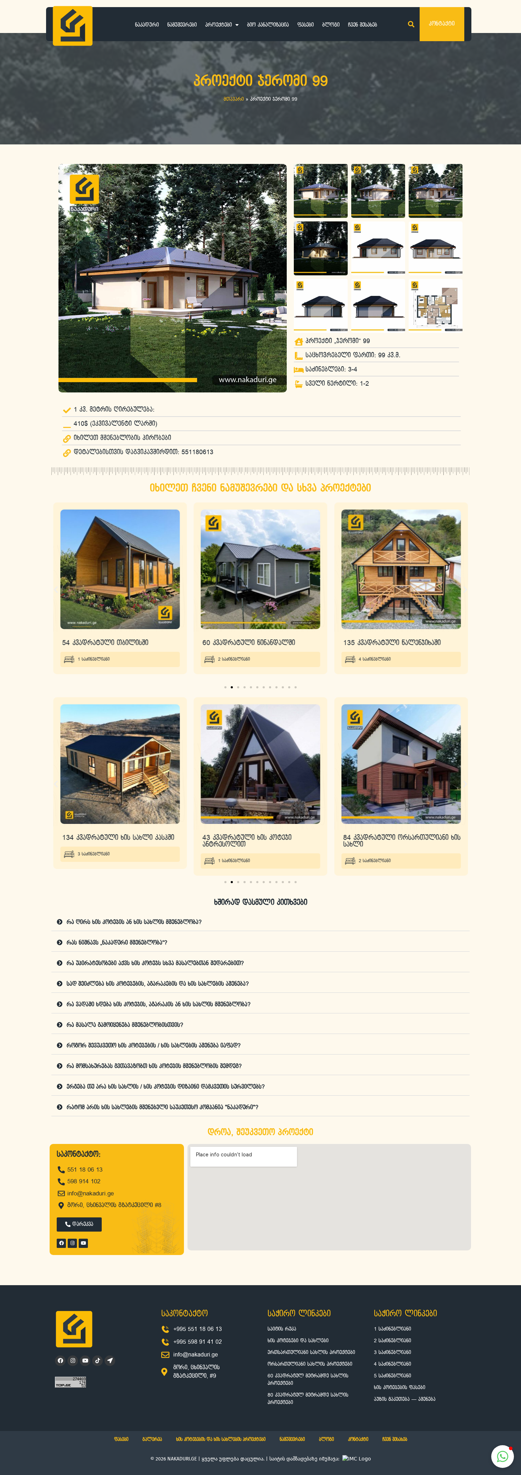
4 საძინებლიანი (234, 659)
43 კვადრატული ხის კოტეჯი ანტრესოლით (106, 841)
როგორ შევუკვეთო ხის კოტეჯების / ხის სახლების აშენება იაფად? (154, 1046)
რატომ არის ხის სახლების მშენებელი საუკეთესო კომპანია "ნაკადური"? (162, 1108)
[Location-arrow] (110, 1360)
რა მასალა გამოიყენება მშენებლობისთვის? (125, 1025)
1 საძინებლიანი (94, 861)
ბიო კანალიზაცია (268, 25)
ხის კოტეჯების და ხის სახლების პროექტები (220, 1439)
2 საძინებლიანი (94, 659)
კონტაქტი (358, 1439)
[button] (411, 24)
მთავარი (234, 99)
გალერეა (152, 1439)
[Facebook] (61, 1243)
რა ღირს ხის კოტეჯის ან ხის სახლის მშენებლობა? (134, 922)
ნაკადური (147, 25)
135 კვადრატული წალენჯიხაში (251, 642)
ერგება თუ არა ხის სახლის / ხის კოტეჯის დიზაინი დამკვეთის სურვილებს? (166, 1087)
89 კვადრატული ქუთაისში (384, 642)
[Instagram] (72, 1243)
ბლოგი (331, 25)
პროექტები (218, 25)
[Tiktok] (97, 1360)
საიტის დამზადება (290, 1459)
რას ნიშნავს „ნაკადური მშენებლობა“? (117, 943)
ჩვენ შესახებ (362, 25)
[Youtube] (83, 1243)
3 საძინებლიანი (375, 854)
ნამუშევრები (182, 25)
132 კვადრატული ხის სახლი (388, 837)
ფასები (305, 25)
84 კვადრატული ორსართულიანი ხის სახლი (261, 841)
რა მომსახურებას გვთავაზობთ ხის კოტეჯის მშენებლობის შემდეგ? (154, 1066)
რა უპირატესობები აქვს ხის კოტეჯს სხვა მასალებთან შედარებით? (155, 964)
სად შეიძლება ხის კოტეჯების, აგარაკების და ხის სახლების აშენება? (158, 984)
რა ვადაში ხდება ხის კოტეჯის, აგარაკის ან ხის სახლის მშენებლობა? (159, 1005)
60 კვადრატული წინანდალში (108, 642)
